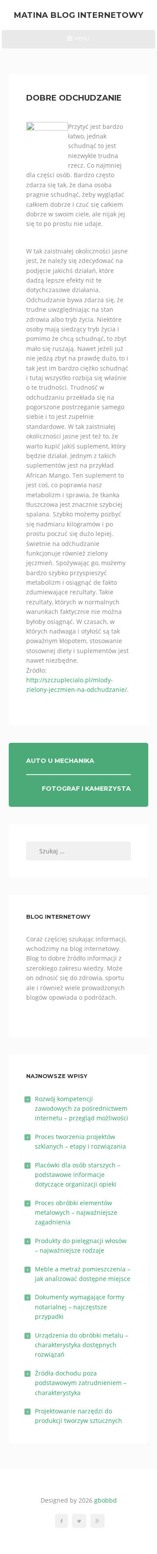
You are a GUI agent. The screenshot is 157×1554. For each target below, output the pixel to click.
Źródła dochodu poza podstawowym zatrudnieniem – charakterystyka (80, 1383)
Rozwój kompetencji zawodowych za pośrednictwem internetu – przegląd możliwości (81, 1109)
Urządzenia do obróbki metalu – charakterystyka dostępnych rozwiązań (81, 1345)
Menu (78, 41)
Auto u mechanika (60, 761)
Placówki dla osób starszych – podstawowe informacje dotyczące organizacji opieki (77, 1175)
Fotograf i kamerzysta (86, 788)
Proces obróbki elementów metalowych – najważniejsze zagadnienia (76, 1213)
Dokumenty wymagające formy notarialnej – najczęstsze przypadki (79, 1307)
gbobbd (105, 1500)
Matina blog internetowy (78, 15)
